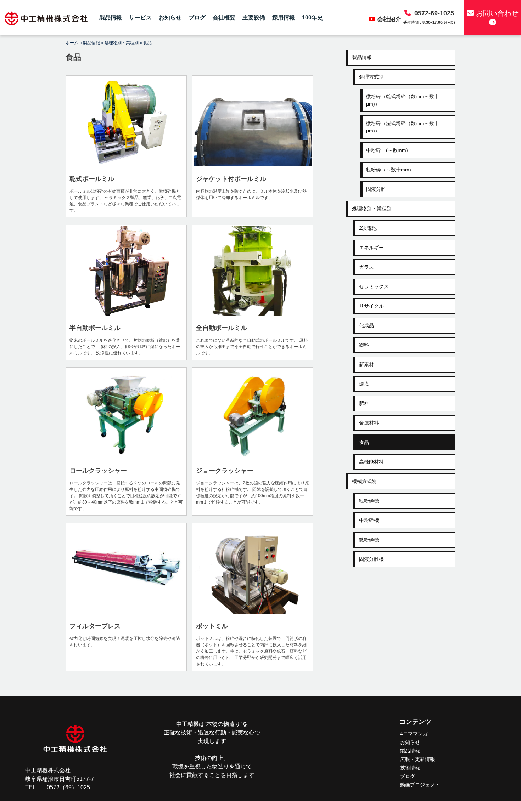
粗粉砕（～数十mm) (388, 169)
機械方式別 (364, 481)
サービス (140, 18)
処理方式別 (371, 77)
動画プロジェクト (420, 785)
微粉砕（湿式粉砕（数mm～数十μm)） (402, 127)
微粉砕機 (369, 539)
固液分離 (376, 189)
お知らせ (170, 18)
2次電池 (368, 228)
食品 (364, 442)
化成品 (366, 325)
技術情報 (410, 768)
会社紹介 (389, 19)
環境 (364, 384)
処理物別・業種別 (122, 42)
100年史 (312, 18)
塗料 (364, 345)
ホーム (72, 42)
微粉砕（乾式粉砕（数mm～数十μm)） (402, 100)
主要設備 (253, 18)
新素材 (366, 364)
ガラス (366, 267)
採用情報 (283, 18)
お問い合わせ (496, 13)
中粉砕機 (369, 520)
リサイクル (371, 306)
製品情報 (110, 18)
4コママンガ (414, 734)
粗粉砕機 (369, 501)
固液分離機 (371, 559)
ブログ (197, 18)
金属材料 (369, 423)
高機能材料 (371, 462)
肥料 (364, 403)
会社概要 (224, 18)
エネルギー (371, 247)
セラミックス (374, 286)
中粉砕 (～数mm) (387, 150)
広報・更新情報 (417, 759)
